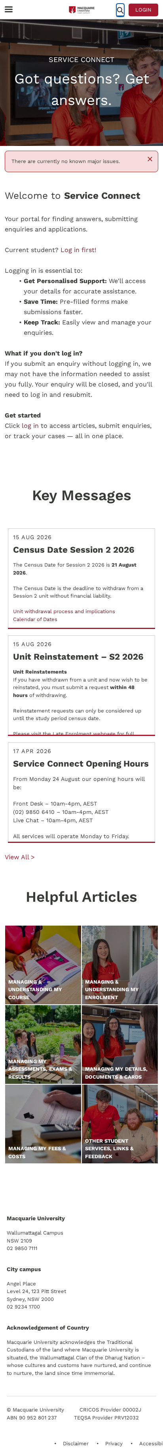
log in (30, 425)
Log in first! (78, 250)
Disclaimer (76, 1443)
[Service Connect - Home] (81, 10)
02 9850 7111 (22, 1248)
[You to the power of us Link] (63, 1187)
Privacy (114, 1443)
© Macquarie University (35, 1410)
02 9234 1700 (23, 1307)
